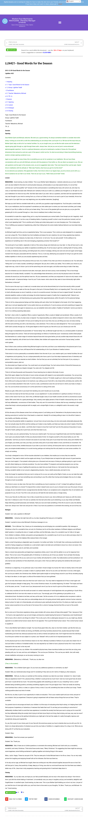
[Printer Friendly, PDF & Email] (11, 49)
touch (60, 4)
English (71, 1)
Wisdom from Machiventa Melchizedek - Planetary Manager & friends (22, 20)
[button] (60, 22)
